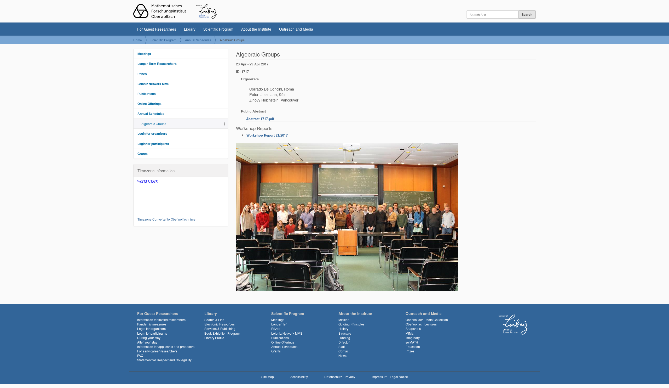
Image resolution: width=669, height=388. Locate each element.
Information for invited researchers (161, 319)
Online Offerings (149, 103)
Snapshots (413, 328)
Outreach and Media (296, 29)
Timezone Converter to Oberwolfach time (166, 219)
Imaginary (413, 337)
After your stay (147, 342)
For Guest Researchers (156, 29)
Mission (343, 319)
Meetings (144, 53)
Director (344, 342)
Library (189, 29)
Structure (344, 333)
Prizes (142, 73)
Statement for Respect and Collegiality (164, 360)
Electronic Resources (219, 324)
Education (413, 346)
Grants (142, 153)
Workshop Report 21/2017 (267, 135)
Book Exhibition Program (222, 333)
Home (137, 40)
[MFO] (175, 11)
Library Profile (214, 337)
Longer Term (280, 324)
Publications (146, 93)
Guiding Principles (351, 324)
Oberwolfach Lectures (421, 324)
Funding (344, 337)
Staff (341, 346)
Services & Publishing (219, 328)
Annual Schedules (198, 40)
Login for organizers (152, 133)
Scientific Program (218, 29)
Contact (343, 351)
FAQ (140, 355)
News (342, 355)
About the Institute (256, 29)
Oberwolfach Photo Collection (427, 319)
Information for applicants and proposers (165, 346)
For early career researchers (157, 351)
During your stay (148, 337)
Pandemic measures (151, 324)
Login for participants (153, 143)
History (343, 328)
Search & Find (214, 319)
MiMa (409, 333)
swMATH (412, 342)
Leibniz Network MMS (153, 83)
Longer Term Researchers (157, 63)
